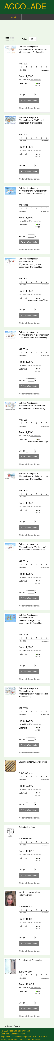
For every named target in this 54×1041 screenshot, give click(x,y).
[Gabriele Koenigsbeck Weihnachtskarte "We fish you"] (10, 547)
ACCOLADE (25, 5)
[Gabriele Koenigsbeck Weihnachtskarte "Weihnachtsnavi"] (10, 691)
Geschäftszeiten (18, 1033)
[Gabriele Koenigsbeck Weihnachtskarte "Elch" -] (10, 120)
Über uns (5, 1033)
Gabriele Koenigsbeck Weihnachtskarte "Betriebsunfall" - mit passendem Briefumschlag (34, 49)
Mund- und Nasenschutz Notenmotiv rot (29, 893)
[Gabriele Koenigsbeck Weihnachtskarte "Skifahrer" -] (10, 476)
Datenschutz (24, 1039)
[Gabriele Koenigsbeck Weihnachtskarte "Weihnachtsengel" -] (10, 618)
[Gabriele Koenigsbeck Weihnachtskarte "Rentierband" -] (10, 406)
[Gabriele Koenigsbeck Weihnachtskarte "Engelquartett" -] (10, 191)
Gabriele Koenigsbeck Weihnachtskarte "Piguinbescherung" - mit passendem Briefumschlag (30, 262)
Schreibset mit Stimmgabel (31, 960)
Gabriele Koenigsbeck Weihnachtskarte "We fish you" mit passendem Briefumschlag (32, 547)
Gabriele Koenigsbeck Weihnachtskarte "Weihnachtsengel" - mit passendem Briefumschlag (30, 618)
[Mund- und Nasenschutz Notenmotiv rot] (10, 898)
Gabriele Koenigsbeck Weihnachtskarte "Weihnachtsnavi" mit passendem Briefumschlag (33, 692)
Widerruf (43, 1036)
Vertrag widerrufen (9, 1039)
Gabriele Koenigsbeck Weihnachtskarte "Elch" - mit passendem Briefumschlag (31, 120)
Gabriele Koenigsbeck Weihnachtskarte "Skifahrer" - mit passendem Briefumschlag (33, 476)
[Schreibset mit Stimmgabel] (10, 966)
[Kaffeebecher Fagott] (10, 833)
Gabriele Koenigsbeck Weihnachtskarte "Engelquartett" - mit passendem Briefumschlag (34, 191)
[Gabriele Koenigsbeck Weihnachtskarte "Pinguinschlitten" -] (10, 335)
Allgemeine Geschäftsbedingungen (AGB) (19, 1036)
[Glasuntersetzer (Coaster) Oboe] (10, 766)
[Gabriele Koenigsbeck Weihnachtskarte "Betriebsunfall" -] (10, 49)
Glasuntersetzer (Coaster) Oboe (33, 761)
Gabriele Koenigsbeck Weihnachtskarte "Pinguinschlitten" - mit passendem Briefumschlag (34, 335)
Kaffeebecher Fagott (28, 826)
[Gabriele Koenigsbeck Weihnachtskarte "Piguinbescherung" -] (10, 261)
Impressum (37, 1039)
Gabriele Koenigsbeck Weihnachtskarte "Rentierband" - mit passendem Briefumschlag (33, 405)
